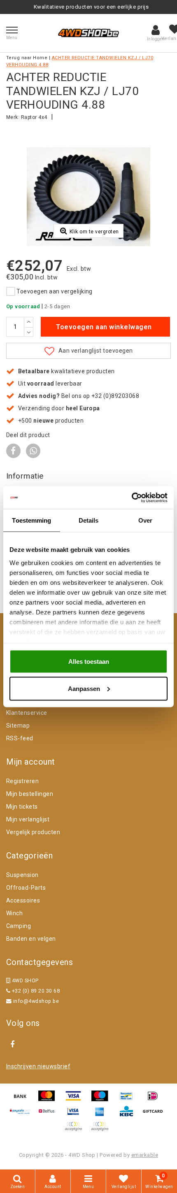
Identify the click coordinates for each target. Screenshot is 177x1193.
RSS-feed (19, 738)
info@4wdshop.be (36, 1001)
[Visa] (76, 1100)
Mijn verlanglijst (27, 819)
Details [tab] (89, 520)
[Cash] (154, 1115)
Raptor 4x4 (34, 117)
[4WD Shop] (88, 33)
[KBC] (129, 1115)
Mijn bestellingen (29, 794)
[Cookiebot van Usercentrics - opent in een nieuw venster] (131, 497)
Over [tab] (145, 520)
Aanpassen (84, 688)
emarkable (144, 1155)
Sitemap (18, 725)
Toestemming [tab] (31, 520)
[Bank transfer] (23, 1100)
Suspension (22, 875)
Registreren (22, 781)
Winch (14, 913)
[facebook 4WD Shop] (12, 1044)
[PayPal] (76, 1130)
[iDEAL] (154, 1100)
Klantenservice (26, 712)
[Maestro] (102, 1100)
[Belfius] (49, 1115)
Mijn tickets (22, 806)
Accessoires (23, 900)
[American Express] (102, 1115)
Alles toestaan (88, 661)
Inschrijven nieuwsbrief (38, 1066)
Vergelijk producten (33, 832)
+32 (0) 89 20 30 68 (35, 991)
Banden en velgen (31, 938)
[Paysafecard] (23, 1115)
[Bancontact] (129, 1100)
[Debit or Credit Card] (101, 1130)
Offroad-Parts (26, 887)
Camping (18, 926)
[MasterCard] (49, 1100)
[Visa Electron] (76, 1115)
